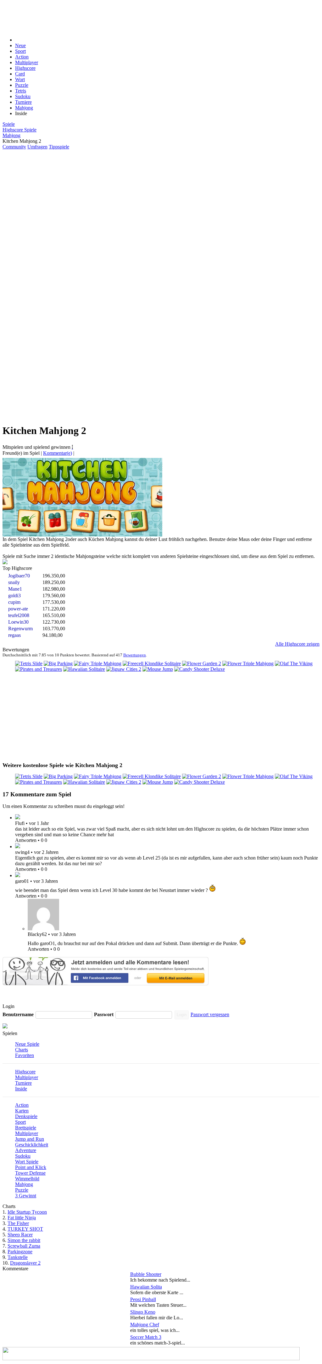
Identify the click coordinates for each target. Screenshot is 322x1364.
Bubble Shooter (145, 1274)
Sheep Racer (20, 1234)
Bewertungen (134, 655)
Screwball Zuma (24, 1246)
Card (20, 73)
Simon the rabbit (24, 1240)
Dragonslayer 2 (25, 1263)
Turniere (23, 102)
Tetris (20, 90)
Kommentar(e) (57, 453)
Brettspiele (25, 1127)
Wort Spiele (26, 1161)
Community (14, 146)
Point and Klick (30, 1167)
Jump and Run (29, 1139)
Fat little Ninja (22, 1217)
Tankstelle (18, 1257)
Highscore (25, 68)
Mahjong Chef (144, 1324)
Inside (21, 1088)
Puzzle (21, 85)
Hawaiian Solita (146, 1286)
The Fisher (18, 1223)
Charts (21, 1049)
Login (181, 1014)
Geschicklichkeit (31, 1144)
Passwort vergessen (210, 1014)
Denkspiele (26, 1116)
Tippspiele (59, 146)
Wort (20, 79)
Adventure (25, 1150)
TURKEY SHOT (25, 1229)
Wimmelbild (27, 1178)
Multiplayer (26, 62)
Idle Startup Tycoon (27, 1212)
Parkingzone (20, 1251)
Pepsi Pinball (143, 1299)
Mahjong (24, 107)
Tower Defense (30, 1173)
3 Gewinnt (25, 1195)
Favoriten (24, 1055)
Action (22, 56)
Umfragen (37, 146)
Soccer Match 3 (145, 1337)
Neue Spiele (27, 1044)
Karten (22, 1110)
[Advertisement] (151, 17)
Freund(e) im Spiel (21, 453)
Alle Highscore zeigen (297, 644)
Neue (20, 45)
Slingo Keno (142, 1312)
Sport (20, 51)
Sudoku (23, 96)
